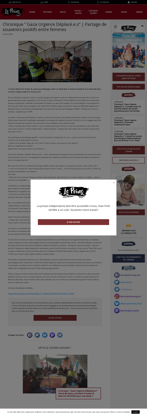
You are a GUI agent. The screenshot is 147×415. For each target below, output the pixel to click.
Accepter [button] (135, 412)
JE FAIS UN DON (73, 222)
